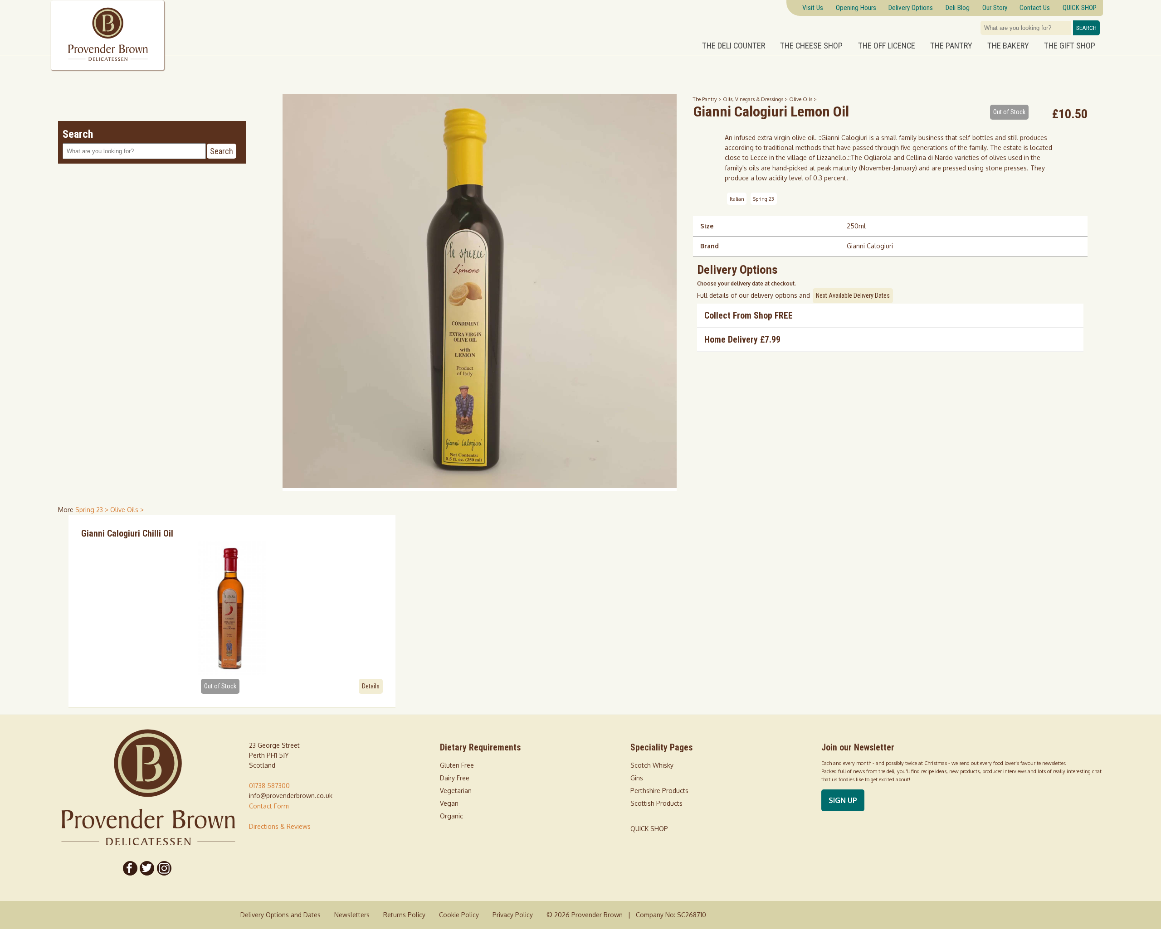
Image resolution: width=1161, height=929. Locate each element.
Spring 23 (763, 198)
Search (1086, 27)
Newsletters (352, 915)
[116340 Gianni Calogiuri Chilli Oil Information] (232, 607)
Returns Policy (404, 915)
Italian (737, 198)
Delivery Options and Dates (280, 915)
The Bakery (1008, 46)
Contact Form (269, 806)
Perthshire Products (659, 790)
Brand (709, 246)
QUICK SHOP (649, 828)
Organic (451, 816)
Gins (636, 778)
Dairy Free (454, 778)
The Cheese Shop (811, 46)
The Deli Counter (733, 46)
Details (371, 686)
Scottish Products (656, 803)
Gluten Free (457, 765)
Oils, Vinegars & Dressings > (756, 99)
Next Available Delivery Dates (853, 295)
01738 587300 (269, 785)
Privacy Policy (513, 915)
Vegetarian (456, 790)
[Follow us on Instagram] (164, 868)
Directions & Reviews (280, 826)
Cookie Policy (459, 915)
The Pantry (951, 46)
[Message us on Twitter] (147, 868)
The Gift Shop (1069, 46)
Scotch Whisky (651, 765)
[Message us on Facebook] (130, 868)
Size (706, 226)
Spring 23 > (92, 509)
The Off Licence (886, 46)
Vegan (449, 803)
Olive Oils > (803, 99)
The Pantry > (708, 99)
